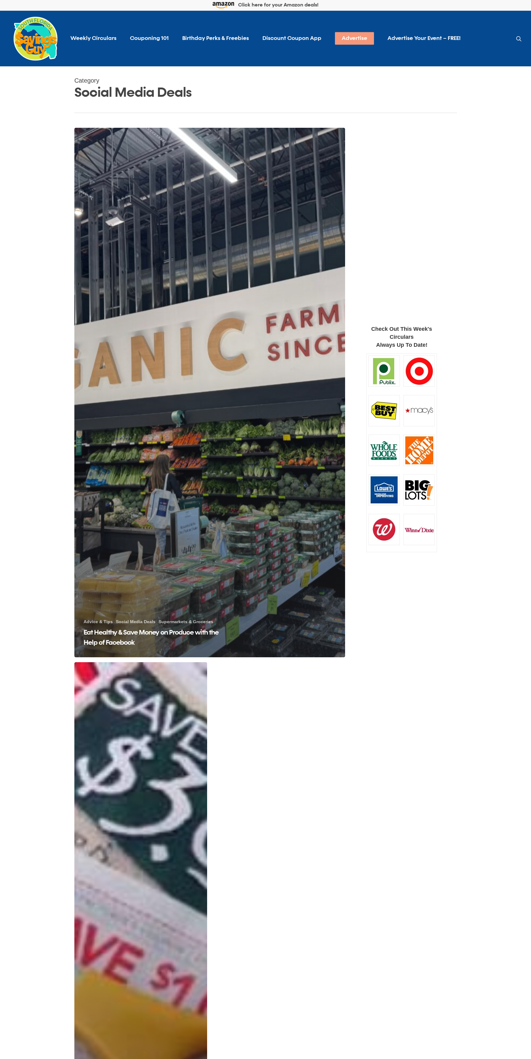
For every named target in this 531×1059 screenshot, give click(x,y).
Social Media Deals (135, 621)
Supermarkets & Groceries (186, 621)
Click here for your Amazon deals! (277, 5)
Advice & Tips (98, 621)
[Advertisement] (402, 217)
